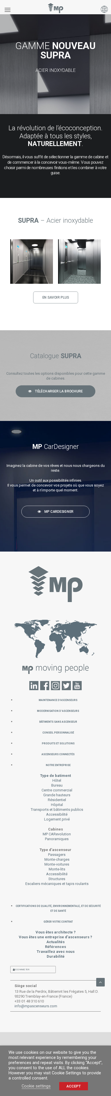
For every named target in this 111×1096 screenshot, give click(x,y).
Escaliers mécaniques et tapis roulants (57, 884)
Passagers (56, 854)
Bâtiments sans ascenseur (58, 721)
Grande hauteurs (56, 795)
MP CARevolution (57, 834)
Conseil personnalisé (58, 732)
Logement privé (57, 819)
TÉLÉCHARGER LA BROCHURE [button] (59, 391)
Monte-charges (56, 859)
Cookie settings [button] (36, 1086)
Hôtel (56, 780)
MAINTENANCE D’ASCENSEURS (58, 700)
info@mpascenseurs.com (36, 1006)
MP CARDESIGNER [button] (58, 512)
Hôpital (57, 805)
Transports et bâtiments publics (57, 809)
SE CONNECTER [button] (21, 970)
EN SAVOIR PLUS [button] (55, 297)
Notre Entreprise (58, 765)
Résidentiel (57, 800)
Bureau (57, 785)
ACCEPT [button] (73, 1086)
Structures (56, 879)
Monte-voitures (56, 864)
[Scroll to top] (100, 981)
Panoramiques (57, 839)
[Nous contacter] (55, 650)
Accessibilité (56, 814)
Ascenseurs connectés (58, 754)
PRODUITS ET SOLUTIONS (58, 743)
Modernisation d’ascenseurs (58, 710)
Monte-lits (57, 869)
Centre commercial (57, 790)
